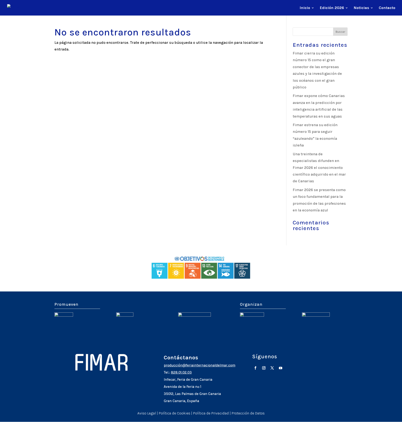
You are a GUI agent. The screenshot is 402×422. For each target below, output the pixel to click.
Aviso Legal (146, 413)
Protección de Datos (248, 413)
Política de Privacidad (211, 413)
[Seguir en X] (272, 368)
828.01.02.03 (181, 372)
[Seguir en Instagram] (263, 368)
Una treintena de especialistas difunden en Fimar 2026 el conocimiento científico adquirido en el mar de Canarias (319, 168)
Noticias (361, 8)
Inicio (305, 8)
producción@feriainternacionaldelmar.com (199, 365)
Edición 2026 (332, 8)
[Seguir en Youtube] (280, 368)
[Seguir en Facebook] (255, 368)
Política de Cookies (174, 413)
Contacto (387, 8)
